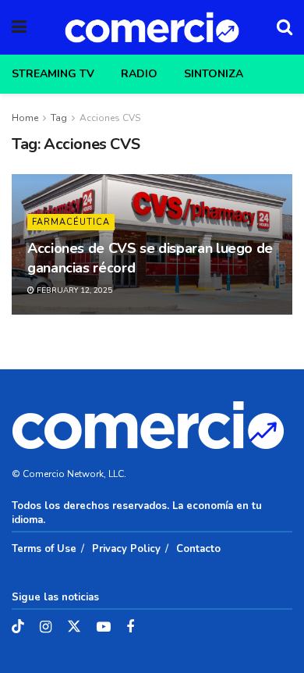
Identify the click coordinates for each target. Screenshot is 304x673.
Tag (59, 118)
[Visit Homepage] (152, 27)
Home (25, 118)
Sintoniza (213, 73)
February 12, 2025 (73, 290)
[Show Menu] (19, 27)
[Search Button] (284, 27)
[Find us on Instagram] (45, 627)
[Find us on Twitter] (74, 627)
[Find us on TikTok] (18, 627)
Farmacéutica (71, 222)
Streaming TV (53, 73)
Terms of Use (44, 549)
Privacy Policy (126, 549)
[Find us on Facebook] (130, 627)
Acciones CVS (110, 118)
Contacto (198, 549)
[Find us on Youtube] (104, 627)
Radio (139, 73)
